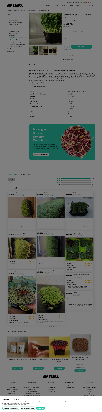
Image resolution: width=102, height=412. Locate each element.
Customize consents (27, 408)
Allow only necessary (11, 408)
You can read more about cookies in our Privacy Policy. (14, 404)
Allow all (40, 408)
